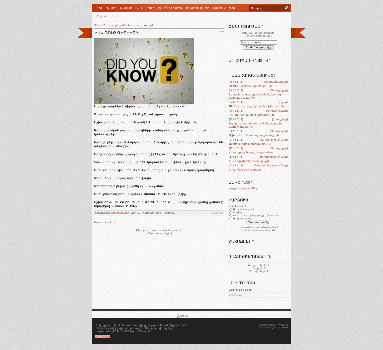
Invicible (157, 213)
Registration (155, 233)
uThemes (283, 327)
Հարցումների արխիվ (265, 227)
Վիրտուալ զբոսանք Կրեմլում (248, 85)
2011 (105, 25)
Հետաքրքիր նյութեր (117, 213)
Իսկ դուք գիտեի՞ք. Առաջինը (248, 161)
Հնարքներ (280, 119)
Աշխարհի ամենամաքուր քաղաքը (252, 135)
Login (167, 233)
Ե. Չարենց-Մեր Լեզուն (244, 169)
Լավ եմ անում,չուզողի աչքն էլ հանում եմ (256, 215)
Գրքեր (282, 102)
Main (96, 25)
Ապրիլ (115, 25)
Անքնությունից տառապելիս (248, 143)
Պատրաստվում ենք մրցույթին (249, 114)
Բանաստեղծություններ (270, 165)
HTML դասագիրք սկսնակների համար (254, 106)
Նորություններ (277, 110)
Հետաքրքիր (278, 90)
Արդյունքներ (247, 227)
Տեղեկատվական (275, 81)
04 (123, 25)
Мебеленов (235, 294)
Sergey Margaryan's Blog (242, 188)
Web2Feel (283, 325)
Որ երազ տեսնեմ (243, 218)
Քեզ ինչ (237, 212)
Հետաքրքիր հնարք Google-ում (249, 152)
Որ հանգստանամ (243, 209)
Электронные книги (240, 289)
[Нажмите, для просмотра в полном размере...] (144, 103)
